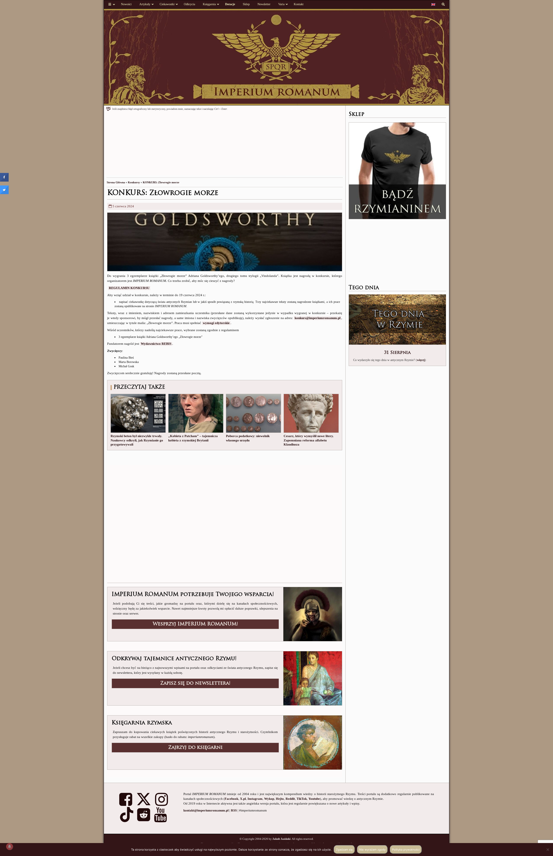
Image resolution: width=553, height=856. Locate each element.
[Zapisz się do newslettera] (312, 678)
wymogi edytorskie (216, 323)
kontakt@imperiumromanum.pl (206, 810)
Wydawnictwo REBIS (156, 343)
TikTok (302, 798)
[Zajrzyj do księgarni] (312, 742)
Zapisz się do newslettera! (195, 683)
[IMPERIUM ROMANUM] (276, 57)
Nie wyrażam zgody (372, 849)
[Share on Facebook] (4, 180)
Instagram (255, 798)
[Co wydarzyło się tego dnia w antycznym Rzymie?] (397, 320)
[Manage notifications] (9, 846)
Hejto (280, 798)
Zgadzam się (344, 849)
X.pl (243, 798)
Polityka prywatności (406, 849)
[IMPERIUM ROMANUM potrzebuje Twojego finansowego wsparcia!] (312, 613)
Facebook (231, 798)
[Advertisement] (224, 145)
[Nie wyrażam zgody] (547, 849)
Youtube (314, 798)
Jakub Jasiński (281, 838)
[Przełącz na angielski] (433, 4)
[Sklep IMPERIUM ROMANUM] (397, 170)
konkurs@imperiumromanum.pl (317, 318)
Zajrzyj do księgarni (195, 747)
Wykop (269, 798)
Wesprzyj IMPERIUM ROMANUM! (195, 624)
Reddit (290, 798)
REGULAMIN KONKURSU (129, 288)
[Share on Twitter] (4, 193)
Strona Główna (116, 182)
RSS (234, 810)
